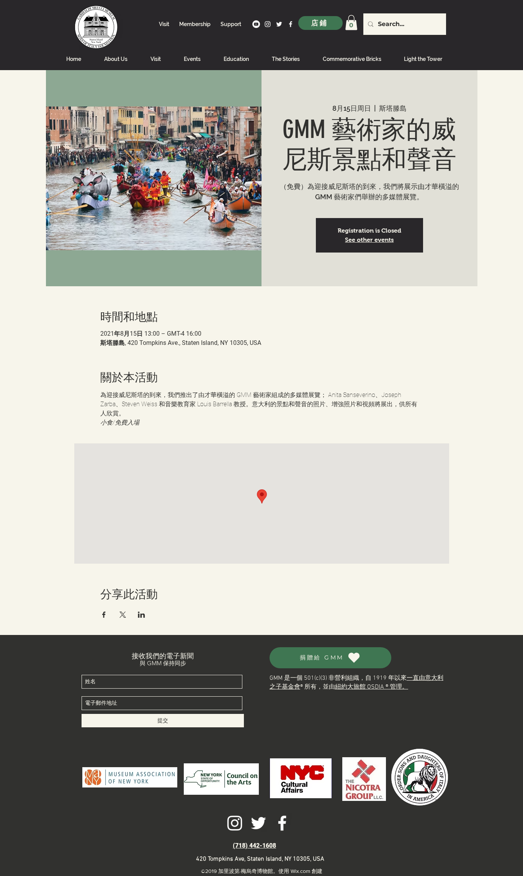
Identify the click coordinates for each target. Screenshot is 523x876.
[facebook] (290, 24)
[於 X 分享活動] (122, 615)
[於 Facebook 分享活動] (104, 615)
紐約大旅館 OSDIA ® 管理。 (371, 687)
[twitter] (279, 24)
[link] (351, 22)
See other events (369, 239)
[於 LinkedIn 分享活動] (141, 615)
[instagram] (267, 24)
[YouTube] (256, 24)
